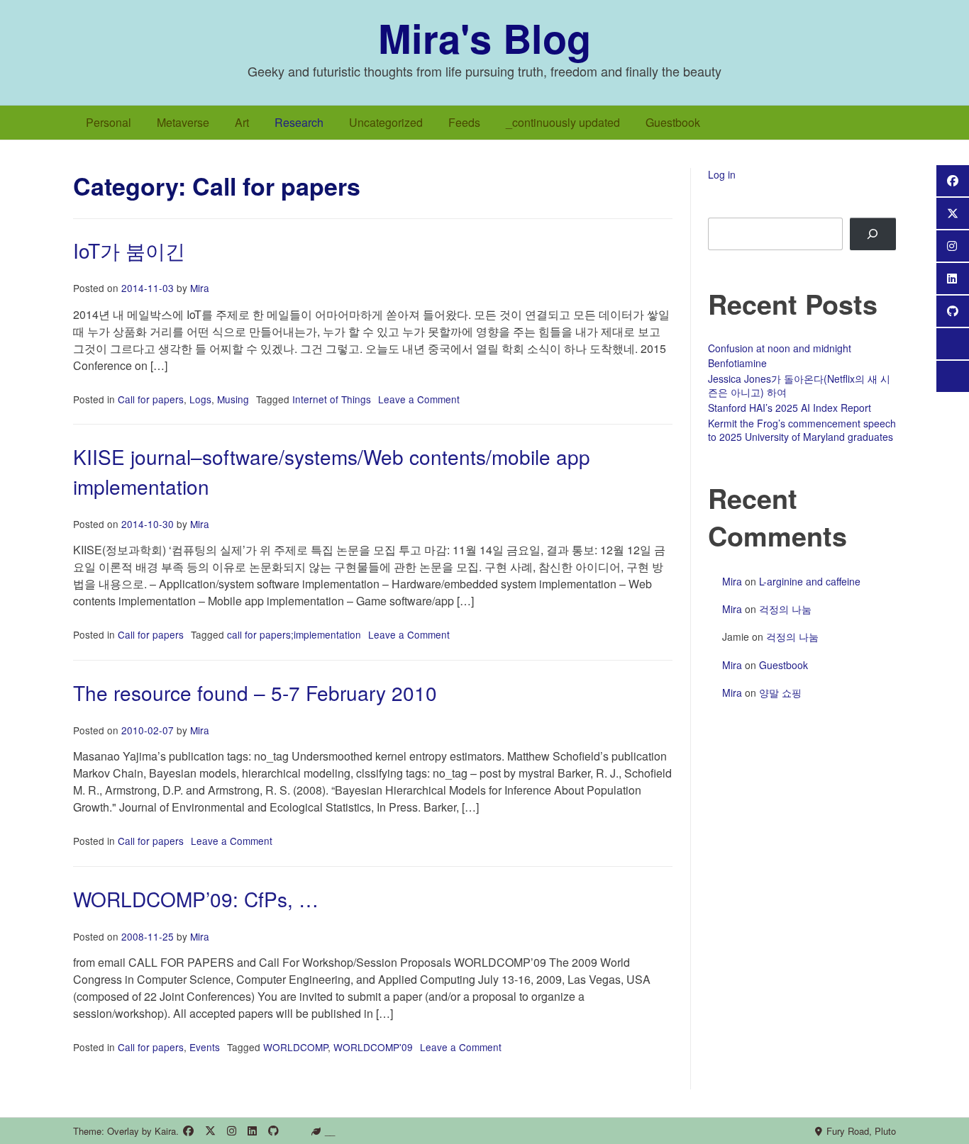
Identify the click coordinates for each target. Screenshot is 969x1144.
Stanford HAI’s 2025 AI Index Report (789, 407)
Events (204, 1047)
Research (299, 122)
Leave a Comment (419, 399)
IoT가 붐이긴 (129, 250)
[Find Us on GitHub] (273, 1130)
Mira (199, 288)
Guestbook (673, 122)
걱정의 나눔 (785, 609)
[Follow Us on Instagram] (232, 1130)
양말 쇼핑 (780, 692)
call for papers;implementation (294, 634)
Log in (722, 174)
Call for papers (151, 399)
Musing (233, 399)
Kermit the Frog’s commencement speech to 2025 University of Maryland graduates (802, 430)
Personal (108, 122)
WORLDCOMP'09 (373, 1047)
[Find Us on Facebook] (188, 1130)
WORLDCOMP (295, 1047)
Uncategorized (386, 122)
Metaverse (183, 122)
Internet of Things (331, 399)
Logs (200, 399)
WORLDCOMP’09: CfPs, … (196, 899)
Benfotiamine (737, 363)
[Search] (873, 234)
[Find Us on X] (210, 1130)
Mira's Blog (484, 37)
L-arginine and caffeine (809, 581)
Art (242, 122)
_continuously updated (563, 122)
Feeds (464, 122)
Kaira (165, 1131)
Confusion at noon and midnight (779, 348)
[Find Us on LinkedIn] (252, 1130)
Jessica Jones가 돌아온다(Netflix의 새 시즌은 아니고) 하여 (799, 385)
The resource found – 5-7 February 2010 (255, 692)
